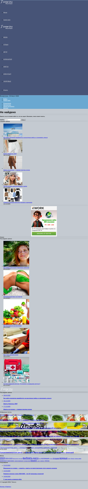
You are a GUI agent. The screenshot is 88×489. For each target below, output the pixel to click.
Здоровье (7, 81)
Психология (7, 103)
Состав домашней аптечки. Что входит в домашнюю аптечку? (21, 384)
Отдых (5, 44)
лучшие (56, 458)
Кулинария (7, 59)
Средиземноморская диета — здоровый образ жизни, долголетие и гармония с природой (37, 452)
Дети (5, 52)
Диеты (5, 66)
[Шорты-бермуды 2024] (12, 152)
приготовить (10, 460)
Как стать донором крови (10, 354)
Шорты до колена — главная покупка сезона (16, 170)
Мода (5, 37)
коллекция (45, 458)
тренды (47, 460)
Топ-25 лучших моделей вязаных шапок (15, 186)
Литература (7, 105)
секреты (42, 460)
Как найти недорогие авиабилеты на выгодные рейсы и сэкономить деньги (25, 137)
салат (38, 460)
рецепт (34, 461)
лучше (51, 458)
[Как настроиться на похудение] (16, 324)
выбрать (27, 458)
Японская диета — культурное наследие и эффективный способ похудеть (30, 428)
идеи (40, 458)
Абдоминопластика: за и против (12, 296)
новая (69, 458)
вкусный (20, 458)
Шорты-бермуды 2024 (9, 153)
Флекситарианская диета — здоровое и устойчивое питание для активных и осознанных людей (39, 436)
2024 (2, 458)
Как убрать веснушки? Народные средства (16, 267)
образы (72, 458)
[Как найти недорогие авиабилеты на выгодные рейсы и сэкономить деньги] (12, 136)
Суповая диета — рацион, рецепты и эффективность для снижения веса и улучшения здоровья (39, 444)
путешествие (26, 460)
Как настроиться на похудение (12, 325)
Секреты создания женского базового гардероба (17, 202)
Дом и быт (7, 74)
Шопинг (5, 108)
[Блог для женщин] (8, 4)
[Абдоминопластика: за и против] (16, 295)
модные (63, 458)
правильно (3, 460)
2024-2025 (9, 458)
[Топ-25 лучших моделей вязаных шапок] (12, 184)
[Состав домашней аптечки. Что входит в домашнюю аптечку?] (16, 382)
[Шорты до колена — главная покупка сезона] (12, 168)
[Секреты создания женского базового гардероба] (12, 201)
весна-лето (15, 458)
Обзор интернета (8, 106)
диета (35, 458)
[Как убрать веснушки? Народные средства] (16, 266)
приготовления (19, 460)
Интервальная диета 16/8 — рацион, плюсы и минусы (22, 420)
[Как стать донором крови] (16, 353)
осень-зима (78, 458)
